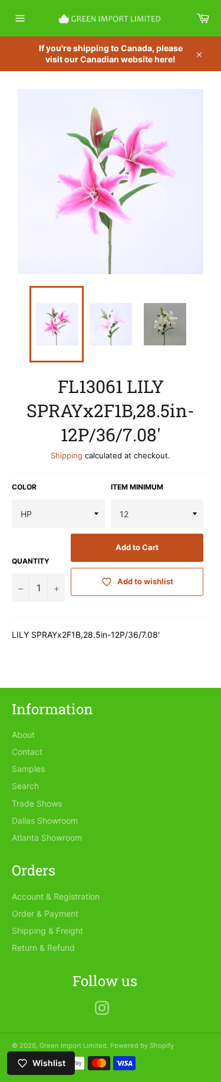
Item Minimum (137, 486)
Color (24, 486)
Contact (27, 752)
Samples (28, 769)
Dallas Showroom (45, 820)
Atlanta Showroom (47, 838)
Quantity (31, 561)
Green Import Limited (73, 1045)
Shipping (67, 455)
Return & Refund (43, 948)
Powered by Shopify (142, 1045)
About (23, 735)
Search (25, 786)
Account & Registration (56, 896)
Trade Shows (37, 803)
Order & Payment (45, 913)
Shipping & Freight (47, 930)
